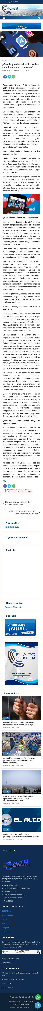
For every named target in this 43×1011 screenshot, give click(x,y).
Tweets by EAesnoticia (13, 607)
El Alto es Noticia (27, 1001)
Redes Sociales (23, 492)
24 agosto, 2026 (8, 803)
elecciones (13, 490)
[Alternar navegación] (4, 17)
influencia (28, 490)
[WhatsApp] (13, 77)
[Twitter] (9, 77)
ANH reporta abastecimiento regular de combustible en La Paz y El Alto (23, 512)
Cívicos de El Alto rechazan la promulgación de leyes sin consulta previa (21, 835)
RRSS (30, 492)
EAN (17, 727)
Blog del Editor (7, 915)
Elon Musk (21, 490)
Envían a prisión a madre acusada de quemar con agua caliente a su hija (18, 723)
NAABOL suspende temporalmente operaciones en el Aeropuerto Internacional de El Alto (18, 798)
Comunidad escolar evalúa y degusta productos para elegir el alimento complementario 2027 (19, 760)
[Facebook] (5, 77)
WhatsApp (5, 924)
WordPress (28, 1007)
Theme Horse (24, 1004)
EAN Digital (18, 71)
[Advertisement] (21, 574)
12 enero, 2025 (7, 71)
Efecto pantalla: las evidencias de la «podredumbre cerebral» (18, 503)
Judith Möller (7, 492)
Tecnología (6, 61)
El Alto (6, 717)
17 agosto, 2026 (8, 839)
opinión (14, 492)
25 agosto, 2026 (8, 727)
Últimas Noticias (11, 693)
